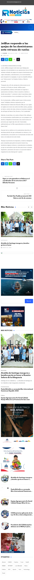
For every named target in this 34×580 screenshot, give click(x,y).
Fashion (16, 562)
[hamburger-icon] (30, 27)
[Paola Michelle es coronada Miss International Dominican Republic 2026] (5, 490)
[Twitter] (26, 3)
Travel (3, 573)
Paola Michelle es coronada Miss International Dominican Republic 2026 (21, 491)
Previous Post (8, 176)
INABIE (4, 566)
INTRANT (10, 566)
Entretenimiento (5, 386)
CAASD (10, 562)
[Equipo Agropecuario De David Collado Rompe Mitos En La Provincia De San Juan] (5, 502)
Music (26, 566)
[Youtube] (29, 3)
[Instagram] (31, 3)
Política (3, 395)
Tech (20, 569)
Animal (4, 562)
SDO (9, 569)
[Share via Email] (14, 59)
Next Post (27, 194)
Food (22, 562)
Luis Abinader (18, 566)
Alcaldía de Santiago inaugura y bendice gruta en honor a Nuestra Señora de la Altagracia (16, 375)
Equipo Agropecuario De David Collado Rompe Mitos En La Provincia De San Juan (21, 503)
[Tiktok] (18, 59)
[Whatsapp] (10, 59)
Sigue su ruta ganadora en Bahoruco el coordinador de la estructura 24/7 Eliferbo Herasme (16, 180)
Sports (14, 569)
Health (27, 562)
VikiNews (4, 53)
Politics (4, 569)
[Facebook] (23, 3)
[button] (28, 207)
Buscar (29, 301)
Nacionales (4, 240)
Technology (26, 569)
